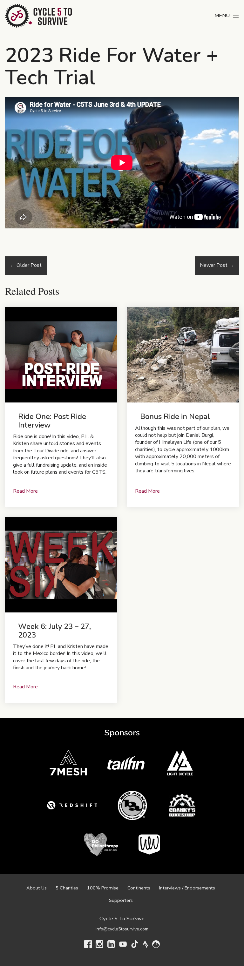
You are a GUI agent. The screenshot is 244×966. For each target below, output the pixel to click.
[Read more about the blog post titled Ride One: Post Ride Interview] (61, 407)
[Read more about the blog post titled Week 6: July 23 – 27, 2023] (61, 610)
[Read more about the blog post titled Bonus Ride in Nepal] (183, 407)
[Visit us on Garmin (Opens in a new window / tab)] (156, 945)
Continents (138, 888)
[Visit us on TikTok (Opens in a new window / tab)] (135, 945)
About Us (36, 888)
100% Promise (103, 888)
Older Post (26, 265)
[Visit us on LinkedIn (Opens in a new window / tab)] (111, 945)
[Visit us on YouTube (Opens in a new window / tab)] (123, 945)
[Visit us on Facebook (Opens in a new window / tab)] (88, 945)
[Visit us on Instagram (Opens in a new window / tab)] (99, 945)
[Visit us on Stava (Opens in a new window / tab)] (145, 945)
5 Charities (67, 888)
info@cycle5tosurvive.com (122, 929)
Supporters (121, 900)
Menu (222, 15)
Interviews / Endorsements (187, 888)
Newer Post (217, 265)
